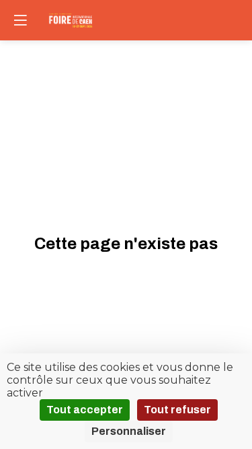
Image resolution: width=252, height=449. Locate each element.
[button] (20, 20)
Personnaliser (128, 431)
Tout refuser (177, 409)
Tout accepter (84, 409)
